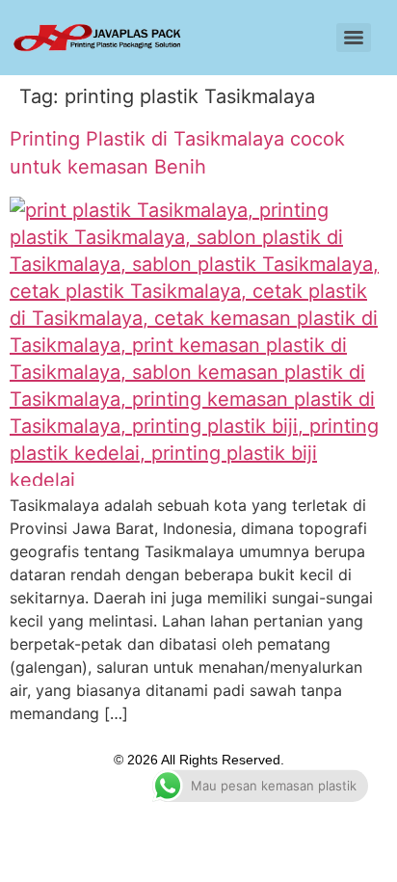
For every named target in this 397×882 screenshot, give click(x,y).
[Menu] (353, 37)
